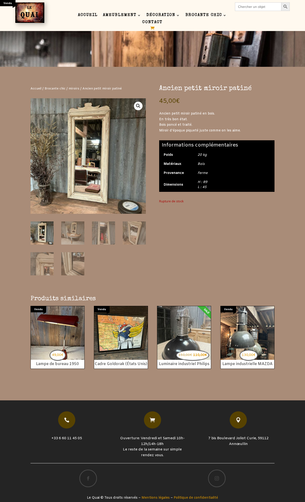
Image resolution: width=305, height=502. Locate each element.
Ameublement (120, 15)
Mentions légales (156, 498)
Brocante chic (203, 15)
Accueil (88, 15)
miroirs (74, 89)
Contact (152, 22)
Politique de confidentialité (196, 498)
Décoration (161, 15)
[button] (138, 106)
